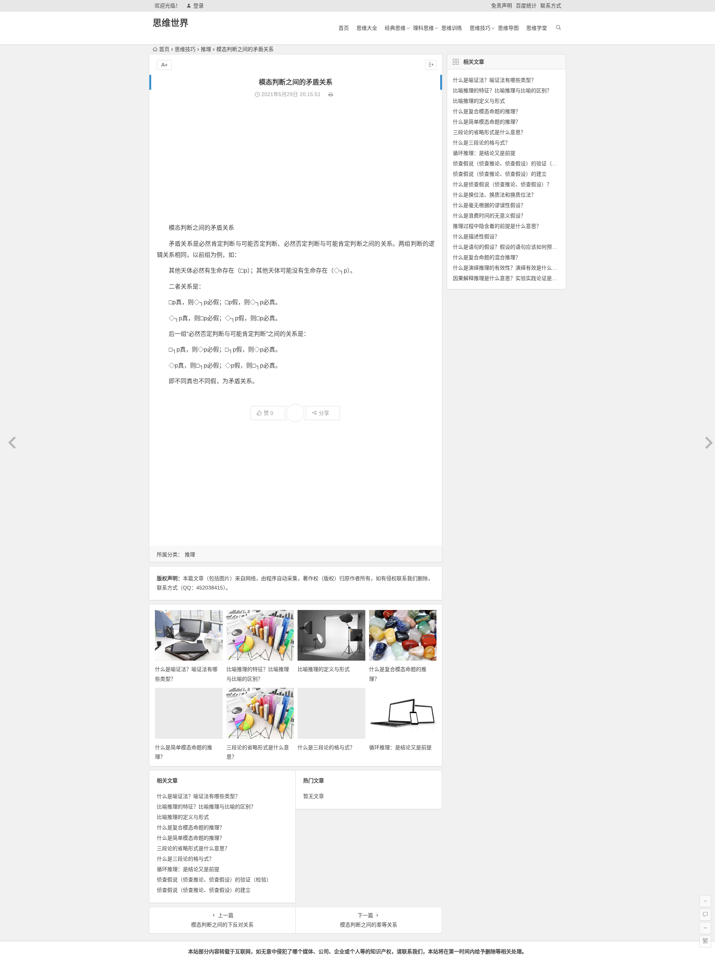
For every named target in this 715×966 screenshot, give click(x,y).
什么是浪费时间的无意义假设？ (489, 216)
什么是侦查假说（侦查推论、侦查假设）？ (502, 184)
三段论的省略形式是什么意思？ (193, 848)
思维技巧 (480, 28)
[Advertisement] (296, 161)
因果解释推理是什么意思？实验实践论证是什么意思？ (515, 278)
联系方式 (550, 6)
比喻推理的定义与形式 (324, 669)
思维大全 (366, 28)
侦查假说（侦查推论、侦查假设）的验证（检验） (214, 880)
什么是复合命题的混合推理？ (487, 257)
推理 (206, 49)
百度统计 (526, 6)
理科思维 (423, 28)
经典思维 (395, 28)
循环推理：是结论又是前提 (400, 747)
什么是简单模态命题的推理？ (191, 838)
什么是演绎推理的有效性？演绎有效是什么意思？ (510, 268)
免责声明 (501, 6)
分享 (324, 413)
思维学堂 (536, 28)
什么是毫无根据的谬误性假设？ (489, 205)
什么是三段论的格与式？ (326, 747)
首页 (344, 28)
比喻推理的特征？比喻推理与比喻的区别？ (206, 807)
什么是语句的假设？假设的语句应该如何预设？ (507, 247)
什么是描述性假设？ (476, 236)
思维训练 (451, 28)
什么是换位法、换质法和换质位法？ (494, 195)
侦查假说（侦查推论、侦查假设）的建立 (204, 890)
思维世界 (170, 23)
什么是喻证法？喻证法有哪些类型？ (198, 796)
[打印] (330, 94)
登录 (198, 6)
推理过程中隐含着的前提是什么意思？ (497, 226)
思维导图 (508, 28)
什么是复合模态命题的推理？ (191, 827)
